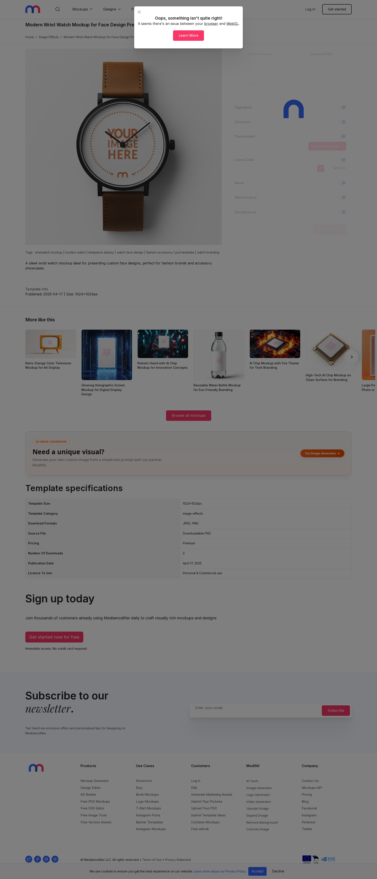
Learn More (188, 35)
